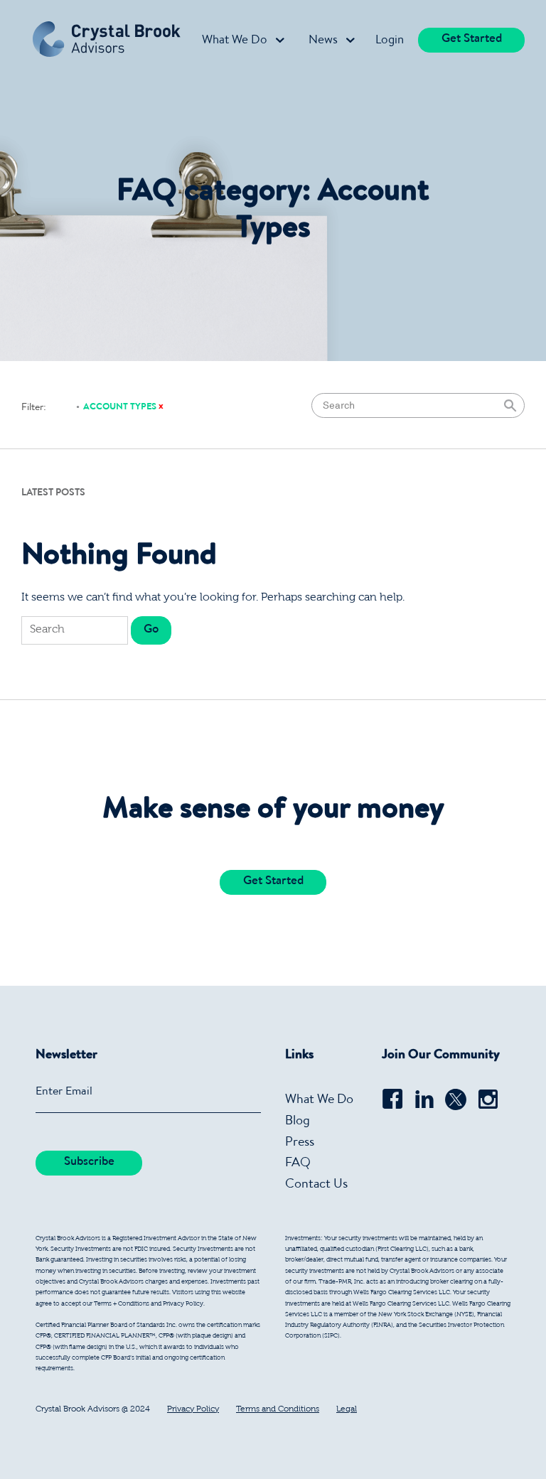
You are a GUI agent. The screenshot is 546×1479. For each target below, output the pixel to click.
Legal (346, 1409)
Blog (297, 1121)
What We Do (234, 41)
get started (471, 39)
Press (299, 1142)
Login (389, 41)
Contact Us (316, 1184)
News (323, 41)
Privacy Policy (193, 1409)
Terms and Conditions (277, 1409)
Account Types (119, 407)
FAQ (298, 1163)
